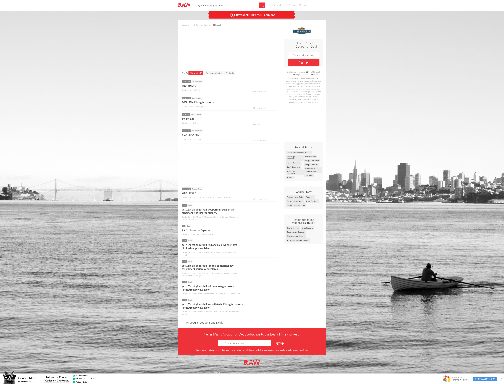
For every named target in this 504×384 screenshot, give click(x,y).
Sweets (199, 25)
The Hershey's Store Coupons (298, 240)
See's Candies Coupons (295, 232)
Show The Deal (255, 210)
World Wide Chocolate (291, 172)
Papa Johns (310, 197)
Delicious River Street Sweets (310, 170)
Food (193, 25)
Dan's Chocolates (293, 167)
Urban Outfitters (312, 201)
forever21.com (299, 205)
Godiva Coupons (293, 228)
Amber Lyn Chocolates (291, 157)
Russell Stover (310, 156)
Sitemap (303, 5)
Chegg (289, 205)
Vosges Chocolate (311, 165)
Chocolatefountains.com (296, 152)
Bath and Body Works (295, 201)
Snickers (290, 177)
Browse (292, 5)
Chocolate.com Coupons (296, 236)
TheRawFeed (278, 5)
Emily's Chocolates (312, 161)
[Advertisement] (303, 121)
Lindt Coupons (307, 228)
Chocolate (207, 25)
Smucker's (309, 175)
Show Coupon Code (258, 87)
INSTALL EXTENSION (486, 379)
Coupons (185, 25)
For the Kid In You (293, 163)
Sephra (308, 152)
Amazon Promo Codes (295, 197)
